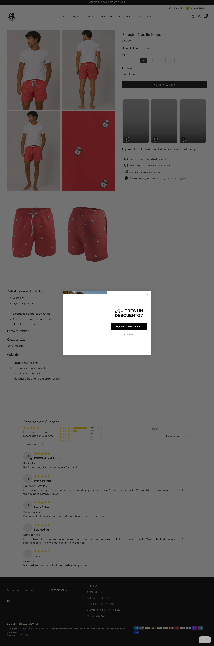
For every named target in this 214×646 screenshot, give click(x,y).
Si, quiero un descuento (129, 326)
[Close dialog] (147, 294)
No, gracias (129, 334)
